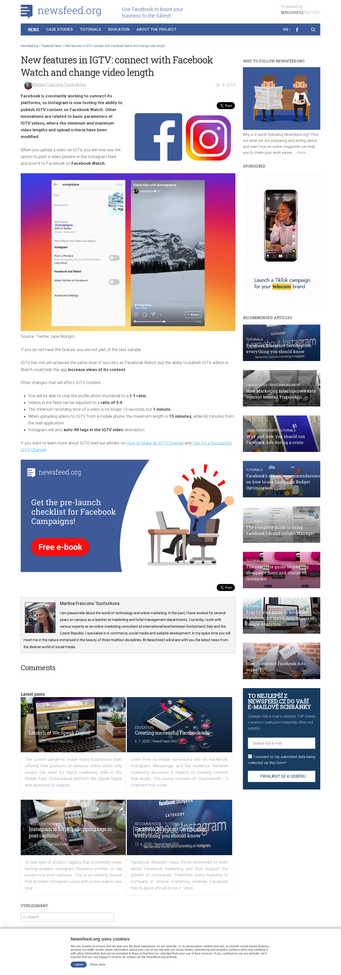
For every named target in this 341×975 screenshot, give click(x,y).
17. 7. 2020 (37, 741)
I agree (78, 964)
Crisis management (284, 385)
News (33, 29)
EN (285, 29)
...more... (301, 152)
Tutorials (90, 29)
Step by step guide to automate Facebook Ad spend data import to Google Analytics (280, 618)
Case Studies (59, 29)
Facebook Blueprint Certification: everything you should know (171, 832)
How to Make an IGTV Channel (154, 442)
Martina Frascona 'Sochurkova (59, 84)
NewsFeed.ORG (60, 741)
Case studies (257, 385)
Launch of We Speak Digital (59, 732)
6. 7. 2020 (142, 741)
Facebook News (43, 824)
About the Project (156, 29)
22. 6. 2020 (37, 844)
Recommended (148, 824)
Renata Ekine (58, 844)
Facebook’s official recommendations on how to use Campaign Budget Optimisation (283, 481)
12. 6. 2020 (143, 844)
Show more (97, 964)
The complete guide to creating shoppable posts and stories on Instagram (277, 572)
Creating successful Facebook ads (172, 732)
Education (119, 29)
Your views (39, 728)
